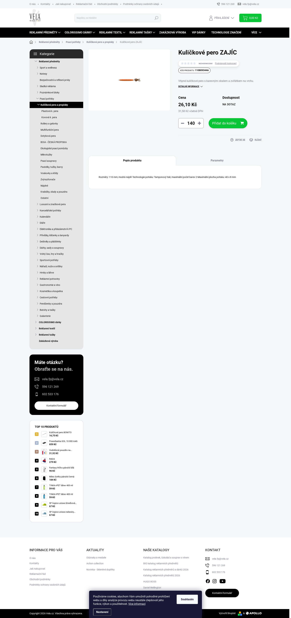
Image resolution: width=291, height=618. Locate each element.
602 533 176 (50, 394)
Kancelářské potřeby (50, 210)
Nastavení (102, 612)
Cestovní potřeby (48, 297)
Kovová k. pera (49, 117)
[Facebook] (207, 580)
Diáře (42, 222)
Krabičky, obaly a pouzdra (54, 191)
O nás (32, 4)
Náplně (44, 185)
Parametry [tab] (217, 160)
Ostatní (44, 198)
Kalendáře (45, 216)
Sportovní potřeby (49, 260)
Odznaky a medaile (96, 557)
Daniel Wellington (152, 587)
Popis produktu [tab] (132, 160)
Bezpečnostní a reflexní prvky (55, 80)
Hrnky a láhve (47, 272)
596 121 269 (50, 386)
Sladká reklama (48, 86)
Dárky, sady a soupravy (52, 247)
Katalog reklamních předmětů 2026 (161, 575)
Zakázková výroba (48, 341)
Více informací (137, 604)
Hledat (156, 18)
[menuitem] (45, 33)
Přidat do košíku (224, 123)
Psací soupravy (49, 161)
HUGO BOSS (149, 581)
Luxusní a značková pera (53, 204)
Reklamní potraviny (50, 279)
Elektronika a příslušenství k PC (56, 229)
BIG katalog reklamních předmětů (160, 563)
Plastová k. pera (49, 111)
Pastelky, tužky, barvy (52, 167)
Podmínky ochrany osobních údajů (141, 4)
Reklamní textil (47, 328)
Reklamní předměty (49, 61)
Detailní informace (188, 86)
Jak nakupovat (63, 4)
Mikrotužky (46, 154)
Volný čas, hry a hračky (52, 254)
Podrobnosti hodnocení (225, 63)
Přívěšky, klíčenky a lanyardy (54, 235)
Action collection (95, 563)
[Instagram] (214, 580)
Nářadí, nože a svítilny (51, 266)
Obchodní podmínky (107, 4)
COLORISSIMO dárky (50, 322)
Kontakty (45, 4)
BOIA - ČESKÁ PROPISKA (54, 142)
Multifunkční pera (50, 129)
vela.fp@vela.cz (52, 379)
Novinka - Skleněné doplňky (100, 569)
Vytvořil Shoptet (227, 613)
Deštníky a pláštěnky (50, 241)
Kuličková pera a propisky (54, 104)
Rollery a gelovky (49, 123)
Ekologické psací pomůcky (54, 148)
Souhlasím (187, 599)
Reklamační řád (84, 4)
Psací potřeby (47, 98)
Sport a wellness (48, 67)
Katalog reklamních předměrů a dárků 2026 (165, 569)
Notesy (43, 73)
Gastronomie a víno (50, 285)
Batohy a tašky (47, 310)
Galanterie (45, 316)
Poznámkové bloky (49, 92)
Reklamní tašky (47, 334)
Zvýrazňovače (48, 179)
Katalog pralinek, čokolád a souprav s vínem (166, 557)
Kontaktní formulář (56, 405)
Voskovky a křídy (49, 173)
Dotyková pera (48, 136)
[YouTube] (222, 580)
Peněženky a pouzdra (51, 303)
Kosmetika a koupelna (51, 291)
